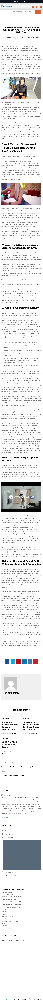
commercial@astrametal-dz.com (13, 928)
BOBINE (6, 841)
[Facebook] (2, 883)
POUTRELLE (8, 855)
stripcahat (5, 607)
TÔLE (6, 865)
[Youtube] (11, 883)
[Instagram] (20, 883)
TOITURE (7, 861)
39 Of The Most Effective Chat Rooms (9, 744)
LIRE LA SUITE (6, 818)
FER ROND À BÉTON (11, 851)
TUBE (6, 868)
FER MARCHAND (9, 848)
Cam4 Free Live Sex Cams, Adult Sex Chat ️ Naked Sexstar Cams (31, 726)
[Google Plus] (8, 883)
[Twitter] (5, 883)
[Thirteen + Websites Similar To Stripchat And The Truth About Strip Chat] (7, 661)
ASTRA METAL (22, 38)
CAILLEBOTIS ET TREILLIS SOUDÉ (16, 844)
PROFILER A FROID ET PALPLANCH (16, 858)
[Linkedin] (14, 883)
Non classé (35, 38)
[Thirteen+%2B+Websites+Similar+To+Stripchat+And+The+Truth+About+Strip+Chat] (13, 661)
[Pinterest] (17, 883)
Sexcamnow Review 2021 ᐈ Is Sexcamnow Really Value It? (10, 726)
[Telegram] (24, 882)
